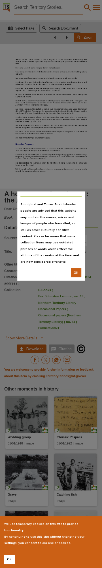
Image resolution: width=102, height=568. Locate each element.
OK (76, 272)
